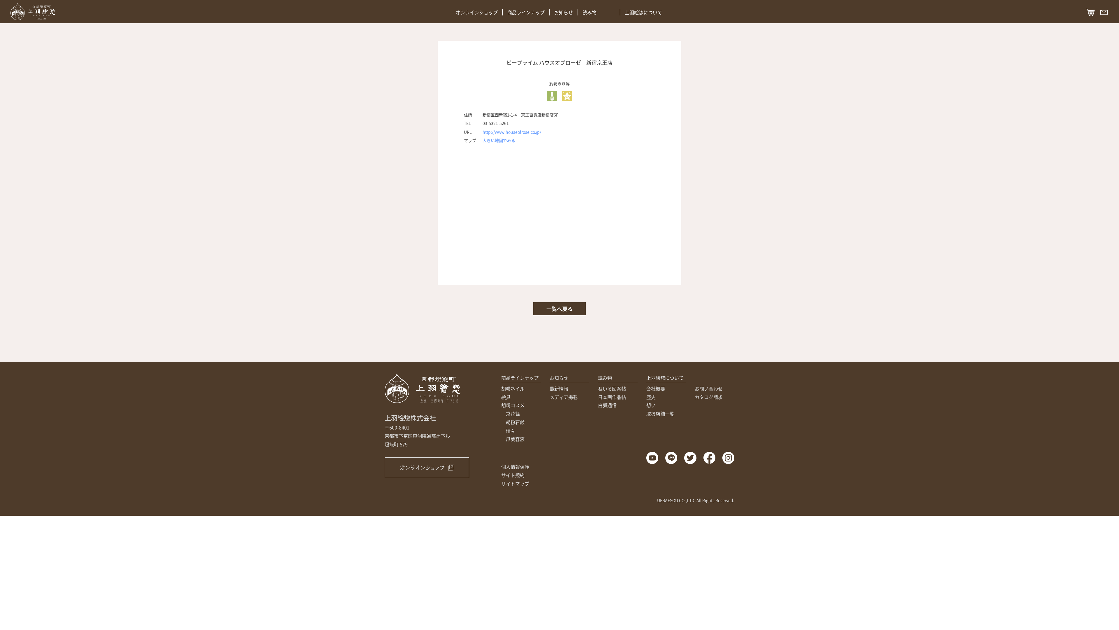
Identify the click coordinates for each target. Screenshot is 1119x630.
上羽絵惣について (643, 12)
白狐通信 (607, 405)
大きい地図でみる (499, 140)
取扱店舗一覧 (660, 413)
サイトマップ (515, 483)
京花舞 (513, 413)
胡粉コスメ (513, 405)
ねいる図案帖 (612, 388)
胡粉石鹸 (515, 422)
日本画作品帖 (612, 396)
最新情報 (559, 388)
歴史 (651, 396)
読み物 (590, 12)
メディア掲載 (564, 396)
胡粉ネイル (513, 388)
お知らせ (563, 12)
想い (651, 405)
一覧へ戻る (559, 308)
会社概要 (655, 388)
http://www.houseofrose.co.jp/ (512, 132)
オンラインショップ (477, 12)
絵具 (506, 396)
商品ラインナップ (526, 12)
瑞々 (510, 430)
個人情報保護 (515, 466)
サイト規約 (513, 475)
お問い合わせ (709, 388)
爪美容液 (515, 438)
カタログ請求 (709, 396)
